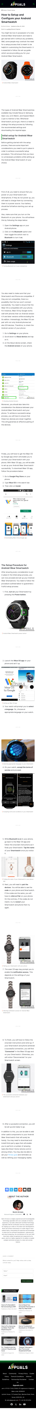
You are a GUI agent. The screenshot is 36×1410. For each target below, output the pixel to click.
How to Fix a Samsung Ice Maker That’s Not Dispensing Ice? (8, 1327)
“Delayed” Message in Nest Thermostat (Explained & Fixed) (25, 1349)
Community (12, 1373)
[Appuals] (18, 4)
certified (9, 29)
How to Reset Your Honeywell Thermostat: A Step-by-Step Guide (27, 1306)
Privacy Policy (23, 1373)
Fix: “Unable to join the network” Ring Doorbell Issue (8, 1349)
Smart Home (11, 10)
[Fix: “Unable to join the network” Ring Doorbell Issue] (9, 1341)
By (2, 26)
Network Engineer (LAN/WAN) (13, 1214)
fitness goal (12, 1155)
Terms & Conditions (17, 1376)
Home (4, 10)
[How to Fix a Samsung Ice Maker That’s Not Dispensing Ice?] (9, 1319)
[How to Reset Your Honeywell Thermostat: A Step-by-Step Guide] (27, 1298)
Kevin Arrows (5, 26)
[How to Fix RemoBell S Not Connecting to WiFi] (9, 1298)
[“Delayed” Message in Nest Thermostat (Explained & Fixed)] (27, 1341)
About (5, 1373)
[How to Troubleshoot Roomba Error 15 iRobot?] (27, 1319)
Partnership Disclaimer (18, 1379)
